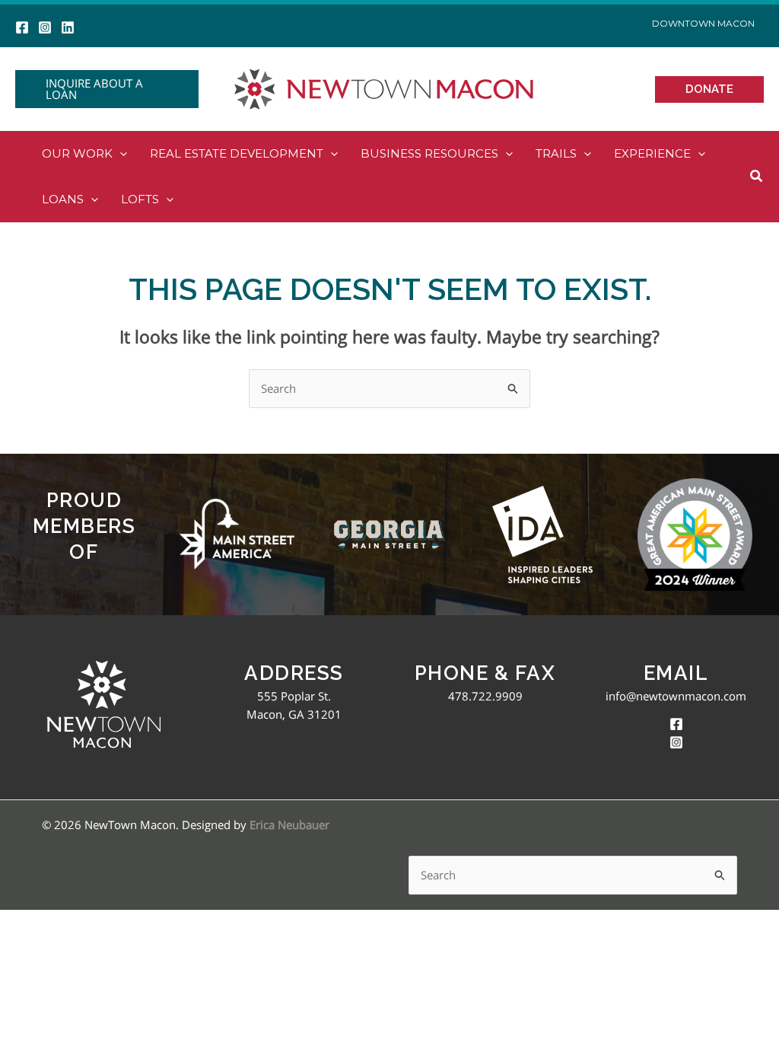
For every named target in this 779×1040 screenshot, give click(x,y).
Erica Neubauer (289, 824)
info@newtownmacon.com (676, 695)
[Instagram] (45, 27)
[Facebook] (22, 27)
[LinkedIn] (68, 27)
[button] (107, 89)
